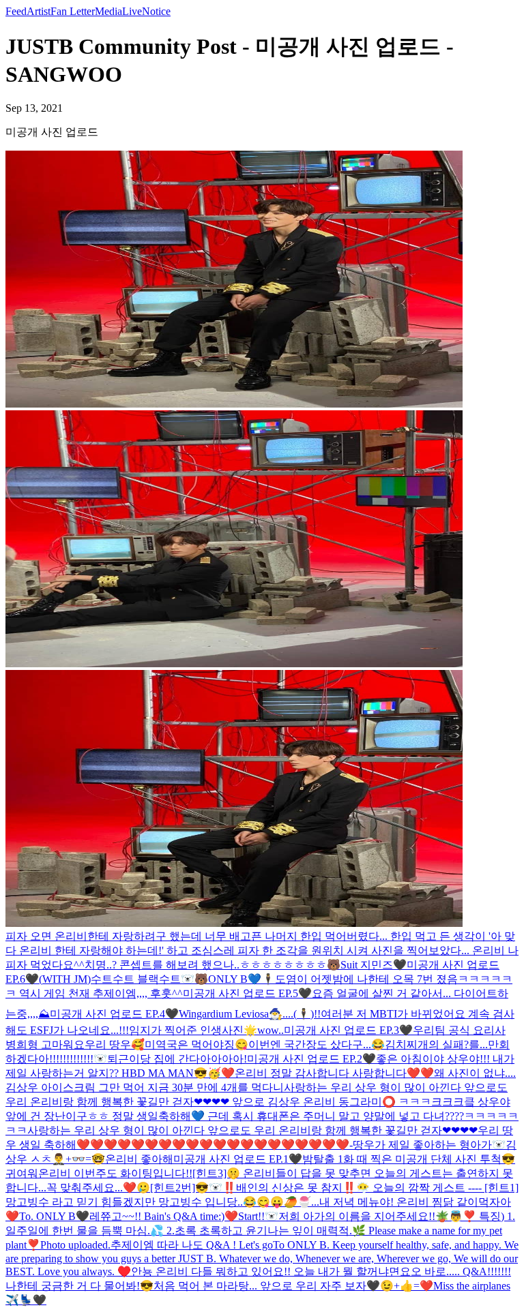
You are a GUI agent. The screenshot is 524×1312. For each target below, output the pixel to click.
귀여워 (21, 1173)
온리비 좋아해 (139, 1159)
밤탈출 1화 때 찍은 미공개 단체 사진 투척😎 (408, 1159)
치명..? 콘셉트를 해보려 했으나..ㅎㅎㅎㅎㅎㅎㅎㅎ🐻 (212, 965)
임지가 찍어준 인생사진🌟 (193, 1030)
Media (108, 11)
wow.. (270, 1030)
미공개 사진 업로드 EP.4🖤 (114, 1014)
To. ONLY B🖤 (54, 1216)
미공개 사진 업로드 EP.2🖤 (311, 1059)
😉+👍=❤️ (406, 1286)
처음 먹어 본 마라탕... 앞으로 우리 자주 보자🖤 (267, 1286)
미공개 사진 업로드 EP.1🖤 (237, 1159)
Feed (16, 11)
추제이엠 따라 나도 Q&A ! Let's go (192, 1245)
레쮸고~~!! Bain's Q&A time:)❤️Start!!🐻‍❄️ (183, 1216)
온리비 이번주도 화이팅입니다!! (115, 1173)
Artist (38, 11)
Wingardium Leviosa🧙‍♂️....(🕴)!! (250, 1014)
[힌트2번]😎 (179, 1187)
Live (132, 11)
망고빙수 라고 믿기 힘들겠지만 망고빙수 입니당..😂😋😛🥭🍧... (162, 1202)
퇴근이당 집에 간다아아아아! (177, 1059)
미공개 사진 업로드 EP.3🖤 (348, 1030)
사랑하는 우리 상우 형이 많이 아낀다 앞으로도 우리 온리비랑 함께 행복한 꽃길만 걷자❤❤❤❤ (252, 1130)
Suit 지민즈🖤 (373, 965)
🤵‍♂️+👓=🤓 (78, 1159)
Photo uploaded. (75, 1245)
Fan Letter (72, 11)
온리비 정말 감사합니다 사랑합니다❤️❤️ (334, 1073)
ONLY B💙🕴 (241, 979)
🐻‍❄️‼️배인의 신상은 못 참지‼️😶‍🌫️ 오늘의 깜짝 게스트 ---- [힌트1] (364, 1187)
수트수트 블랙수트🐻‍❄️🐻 (149, 979)
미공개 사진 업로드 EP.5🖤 (247, 993)
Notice (156, 11)
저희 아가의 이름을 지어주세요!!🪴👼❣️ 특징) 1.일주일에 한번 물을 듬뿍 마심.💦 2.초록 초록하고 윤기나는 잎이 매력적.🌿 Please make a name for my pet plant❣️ (260, 1230)
